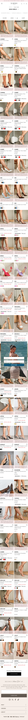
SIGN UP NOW (14, 364)
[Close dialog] (25, 343)
